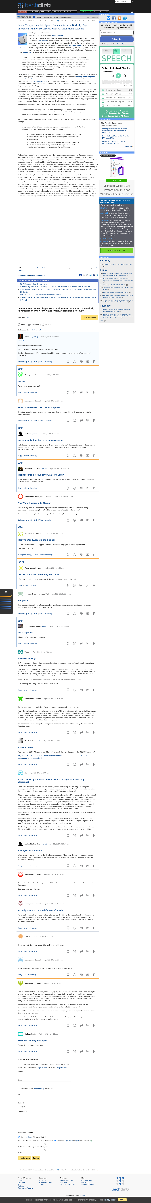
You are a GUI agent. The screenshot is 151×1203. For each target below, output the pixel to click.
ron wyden (87, 268)
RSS (27, 318)
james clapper (64, 268)
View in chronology (45, 362)
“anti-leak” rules (74, 45)
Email (20, 1080)
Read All (129, 146)
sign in (77, 1140)
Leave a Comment (37, 275)
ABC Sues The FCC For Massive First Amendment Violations (41, 295)
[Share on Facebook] (94, 275)
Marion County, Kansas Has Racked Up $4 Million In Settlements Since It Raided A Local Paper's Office (55, 287)
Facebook (21, 1182)
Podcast (21, 1186)
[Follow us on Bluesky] (108, 18)
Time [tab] (23, 324)
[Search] (133, 1)
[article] (112, 238)
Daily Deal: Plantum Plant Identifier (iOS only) (116, 292)
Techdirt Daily (38, 1088)
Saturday (105, 260)
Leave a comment (89, 318)
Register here (62, 1068)
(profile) (35, 337)
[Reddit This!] (87, 275)
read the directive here (38, 81)
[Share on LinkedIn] (97, 275)
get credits (69, 1140)
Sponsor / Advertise (67, 1184)
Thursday (105, 305)
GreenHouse (33, 12)
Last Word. (49, 1141)
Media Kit (63, 1182)
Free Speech (45, 12)
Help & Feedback (66, 1180)
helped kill (27, 52)
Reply (36, 362)
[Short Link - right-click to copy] (80, 275)
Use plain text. (41, 1137)
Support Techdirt (101, 12)
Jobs (90, 12)
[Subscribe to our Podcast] (125, 18)
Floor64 (82, 1195)
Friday (103, 270)
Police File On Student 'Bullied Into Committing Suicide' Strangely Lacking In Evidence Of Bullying (91, 21)
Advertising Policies (46, 1182)
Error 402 (57, 12)
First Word (35, 1141)
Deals (83, 12)
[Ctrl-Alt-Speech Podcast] (117, 55)
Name (20, 1071)
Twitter (20, 1180)
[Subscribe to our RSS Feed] (119, 18)
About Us (42, 1180)
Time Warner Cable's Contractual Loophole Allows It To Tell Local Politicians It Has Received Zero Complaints (54, 21)
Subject (21, 1103)
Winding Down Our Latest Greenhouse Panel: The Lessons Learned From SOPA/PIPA (115, 131)
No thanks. (61, 1141)
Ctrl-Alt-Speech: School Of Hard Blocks (33, 284)
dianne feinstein (34, 268)
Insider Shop (86, 1182)
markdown (28, 1137)
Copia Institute (86, 1180)
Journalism (23, 48)
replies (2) (25, 420)
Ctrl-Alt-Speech (69, 12)
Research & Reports (25, 1188)
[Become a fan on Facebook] (114, 18)
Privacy (41, 1184)
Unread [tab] (48, 324)
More (102, 321)
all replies (39, 330)
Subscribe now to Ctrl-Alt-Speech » (116, 116)
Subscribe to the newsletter (36, 1088)
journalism (74, 268)
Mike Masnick (57, 35)
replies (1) (25, 362)
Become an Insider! (117, 251)
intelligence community (49, 268)
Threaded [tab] (35, 324)
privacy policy (120, 44)
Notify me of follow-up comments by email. (34, 1147)
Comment (22, 1111)
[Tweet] (90, 275)
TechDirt (22, 12)
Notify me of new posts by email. (30, 1153)
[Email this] (84, 275)
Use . (26, 1137)
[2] (20, 369)
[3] (21, 562)
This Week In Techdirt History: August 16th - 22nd (117, 264)
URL (19, 1094)
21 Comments (23, 275)
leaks (81, 268)
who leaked (42, 41)
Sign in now (42, 1068)
